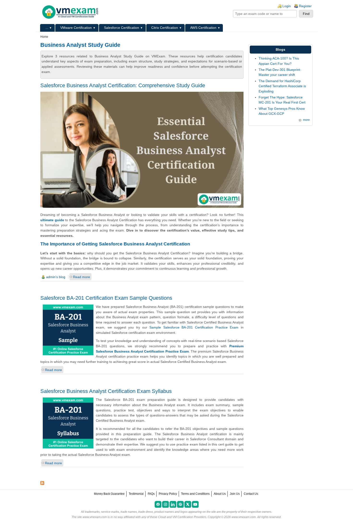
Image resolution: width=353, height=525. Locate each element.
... (46, 28)
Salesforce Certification (121, 28)
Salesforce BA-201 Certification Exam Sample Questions (106, 298)
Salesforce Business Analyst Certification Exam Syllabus (106, 391)
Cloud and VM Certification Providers (182, 517)
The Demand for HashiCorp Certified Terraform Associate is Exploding (282, 86)
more (306, 119)
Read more (81, 277)
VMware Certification (76, 28)
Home (44, 36)
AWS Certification (203, 28)
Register (305, 6)
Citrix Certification (164, 28)
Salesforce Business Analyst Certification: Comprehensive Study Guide (122, 85)
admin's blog (55, 277)
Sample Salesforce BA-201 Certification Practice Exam (193, 327)
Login (286, 6)
